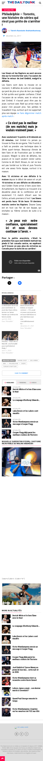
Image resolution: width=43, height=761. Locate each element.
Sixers (23, 363)
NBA (4, 363)
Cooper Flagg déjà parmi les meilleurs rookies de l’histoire (25, 433)
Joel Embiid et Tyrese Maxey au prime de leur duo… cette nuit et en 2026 (25, 669)
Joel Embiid (34, 360)
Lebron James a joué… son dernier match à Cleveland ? (26, 689)
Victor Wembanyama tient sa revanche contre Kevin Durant (24, 679)
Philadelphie (13, 363)
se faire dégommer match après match (21, 115)
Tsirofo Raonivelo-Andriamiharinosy (25, 30)
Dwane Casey (22, 360)
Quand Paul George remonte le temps (24, 699)
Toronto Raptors (10, 366)
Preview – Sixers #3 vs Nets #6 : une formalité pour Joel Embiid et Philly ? (10, 344)
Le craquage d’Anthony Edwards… (26, 400)
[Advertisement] (21, 503)
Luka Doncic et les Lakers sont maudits (25, 412)
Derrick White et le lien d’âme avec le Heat (27, 390)
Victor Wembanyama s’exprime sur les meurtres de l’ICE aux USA (25, 710)
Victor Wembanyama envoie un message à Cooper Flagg (25, 422)
